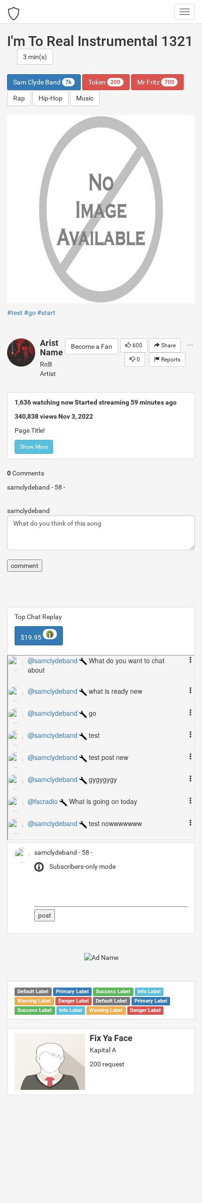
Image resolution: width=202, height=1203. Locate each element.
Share (168, 345)
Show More (34, 447)
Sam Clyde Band (42, 82)
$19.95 (32, 637)
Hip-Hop (50, 98)
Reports (170, 359)
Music (84, 98)
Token (104, 82)
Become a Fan (91, 346)
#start (46, 312)
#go (30, 312)
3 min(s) (35, 57)
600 (136, 345)
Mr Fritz (155, 82)
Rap (19, 98)
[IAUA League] (13, 11)
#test (15, 312)
